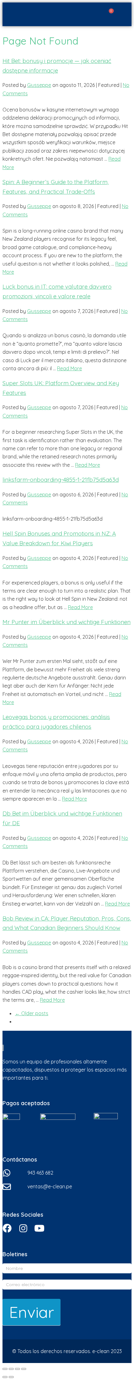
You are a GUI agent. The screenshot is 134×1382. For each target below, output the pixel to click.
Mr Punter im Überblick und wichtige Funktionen (66, 622)
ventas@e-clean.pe (49, 1186)
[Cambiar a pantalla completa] (17, 1369)
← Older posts (31, 1013)
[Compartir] (11, 1369)
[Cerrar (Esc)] (4, 1369)
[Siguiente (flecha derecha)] (11, 1377)
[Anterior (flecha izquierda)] (4, 1377)
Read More (69, 368)
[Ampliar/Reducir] (23, 1369)
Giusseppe (39, 85)
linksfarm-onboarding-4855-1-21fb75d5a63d (60, 479)
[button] (125, 14)
